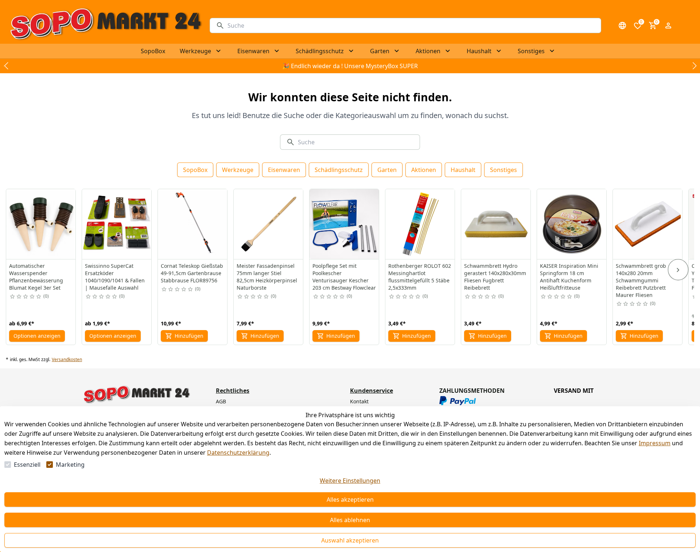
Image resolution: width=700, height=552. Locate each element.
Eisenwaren (284, 170)
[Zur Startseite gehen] (105, 25)
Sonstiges (503, 170)
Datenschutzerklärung (238, 453)
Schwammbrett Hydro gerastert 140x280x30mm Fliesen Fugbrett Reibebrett (495, 276)
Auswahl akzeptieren (350, 540)
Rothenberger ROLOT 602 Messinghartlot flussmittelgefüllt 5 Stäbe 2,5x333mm (419, 276)
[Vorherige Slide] (6, 66)
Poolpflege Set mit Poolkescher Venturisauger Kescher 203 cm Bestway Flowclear (344, 276)
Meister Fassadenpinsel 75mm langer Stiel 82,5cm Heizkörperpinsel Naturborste (267, 276)
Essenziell (27, 465)
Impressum (654, 443)
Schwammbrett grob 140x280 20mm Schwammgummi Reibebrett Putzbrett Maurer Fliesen (641, 280)
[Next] (678, 269)
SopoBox (195, 170)
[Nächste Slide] (694, 66)
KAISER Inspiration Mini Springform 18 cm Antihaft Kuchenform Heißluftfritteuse (569, 276)
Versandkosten (67, 360)
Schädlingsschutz (339, 170)
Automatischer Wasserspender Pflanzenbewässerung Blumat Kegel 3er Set (36, 276)
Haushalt (463, 170)
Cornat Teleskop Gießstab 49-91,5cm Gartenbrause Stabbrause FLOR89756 (192, 273)
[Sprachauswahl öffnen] (622, 25)
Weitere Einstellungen (350, 481)
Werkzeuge (237, 170)
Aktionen (423, 170)
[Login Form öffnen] (668, 25)
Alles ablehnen (350, 520)
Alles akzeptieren (350, 500)
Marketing (70, 465)
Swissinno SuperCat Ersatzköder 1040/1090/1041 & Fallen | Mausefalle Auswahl (115, 276)
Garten (387, 170)
